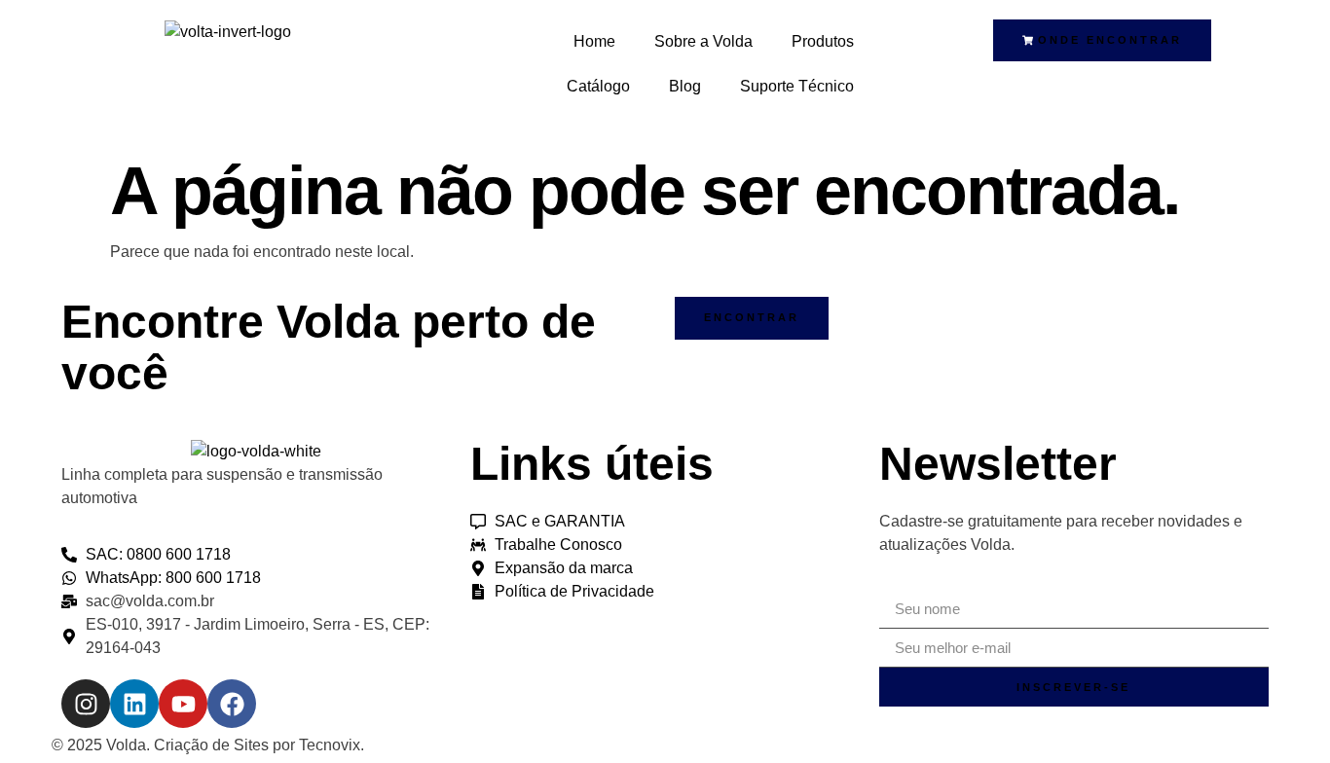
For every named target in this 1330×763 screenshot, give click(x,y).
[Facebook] (231, 703)
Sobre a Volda (703, 41)
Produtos (823, 41)
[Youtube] (183, 703)
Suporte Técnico (797, 86)
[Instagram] (85, 703)
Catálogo (598, 86)
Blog (685, 86)
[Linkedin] (134, 703)
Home (594, 41)
